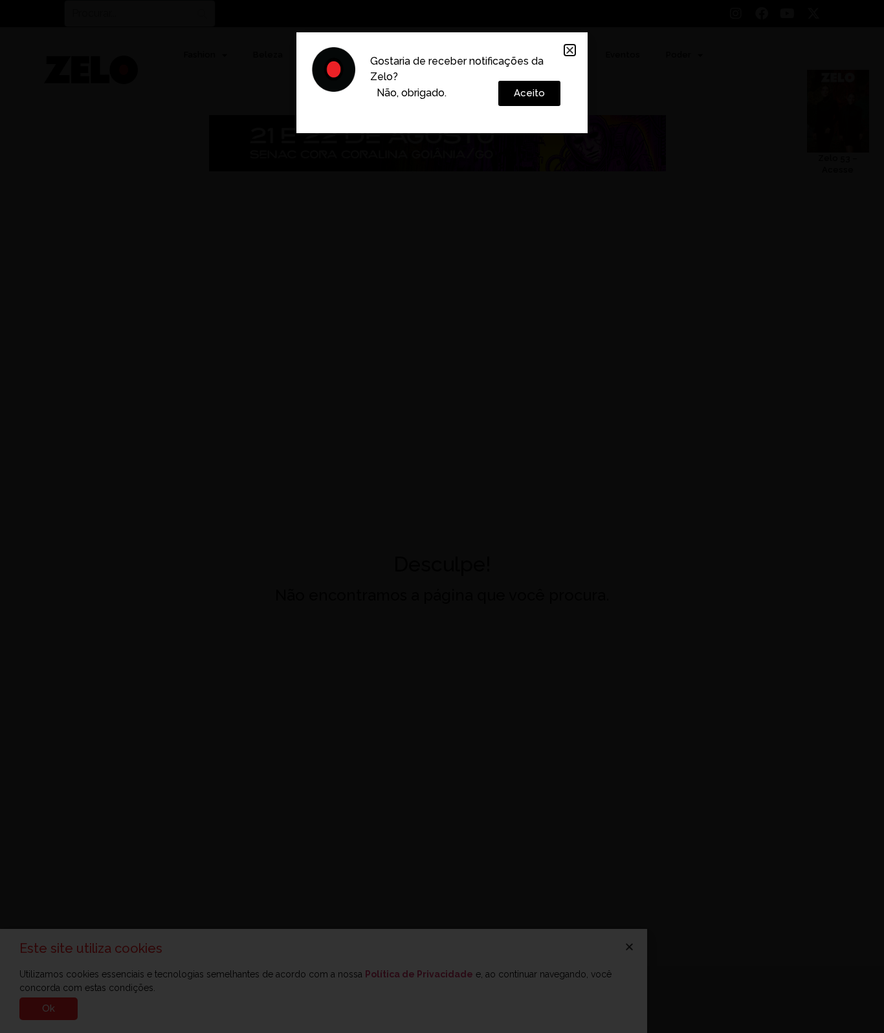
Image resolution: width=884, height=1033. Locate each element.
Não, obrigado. (412, 93)
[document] (442, 516)
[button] (570, 50)
